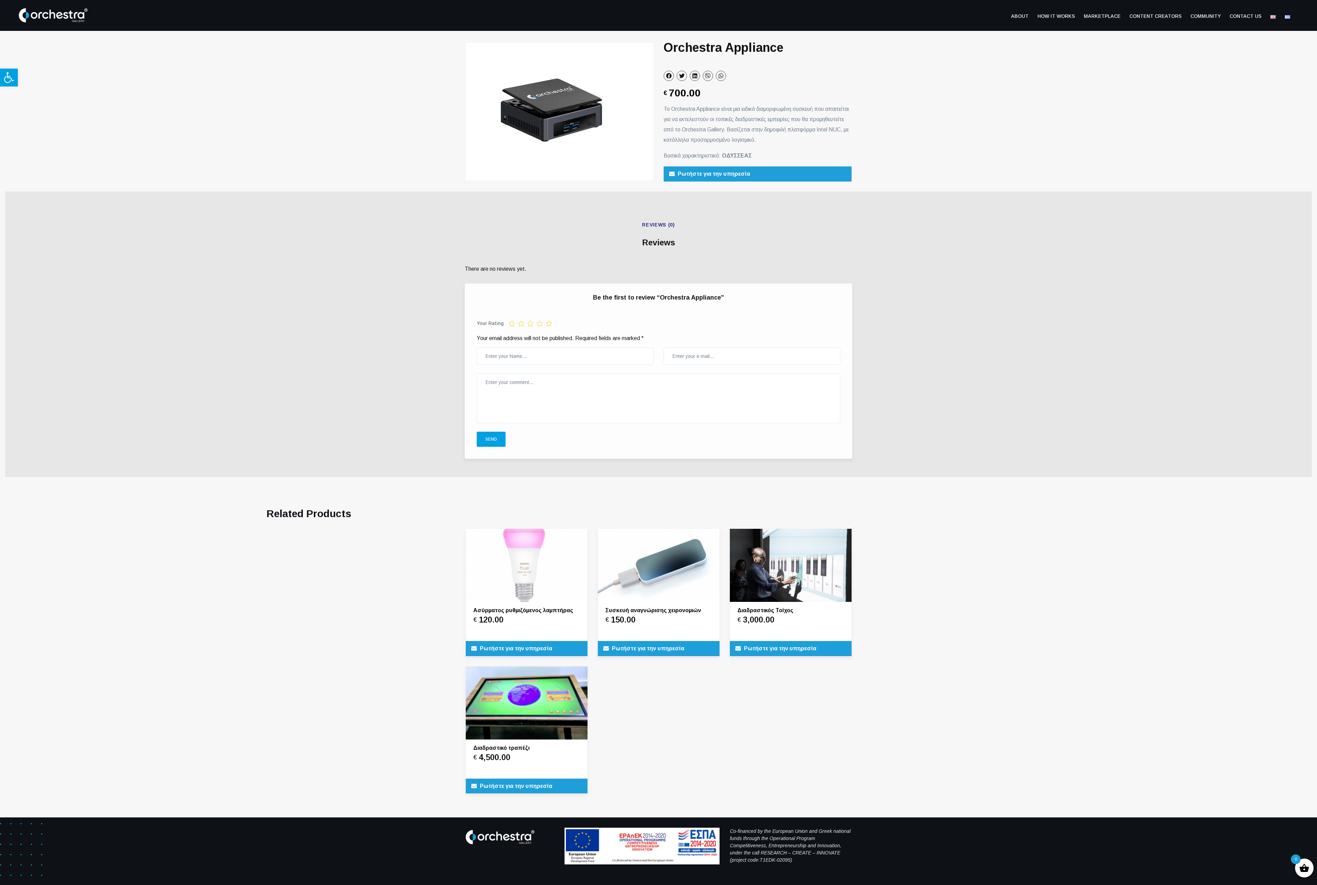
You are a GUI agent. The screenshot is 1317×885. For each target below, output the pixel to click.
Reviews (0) (658, 225)
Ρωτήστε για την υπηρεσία (714, 174)
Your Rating (490, 323)
